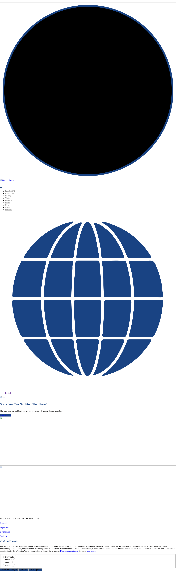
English (8, 393)
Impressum (4, 527)
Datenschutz (5, 532)
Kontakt (3, 523)
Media (7, 207)
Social (7, 203)
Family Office (10, 191)
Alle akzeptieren (35, 570)
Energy (8, 196)
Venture (8, 198)
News (7, 205)
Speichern (23, 570)
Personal (8, 210)
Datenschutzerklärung (69, 551)
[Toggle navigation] (1, 187)
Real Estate (9, 193)
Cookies (3, 536)
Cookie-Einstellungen (9, 570)
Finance (8, 200)
